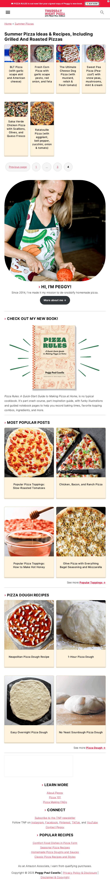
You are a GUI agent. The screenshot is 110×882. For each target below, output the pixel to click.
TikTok (76, 822)
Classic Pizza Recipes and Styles (55, 856)
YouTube (92, 822)
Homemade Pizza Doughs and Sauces (55, 852)
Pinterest (64, 822)
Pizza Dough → (96, 747)
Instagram (37, 822)
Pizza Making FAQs (55, 802)
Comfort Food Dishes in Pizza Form (55, 842)
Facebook (51, 822)
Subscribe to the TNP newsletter (55, 817)
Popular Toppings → (92, 582)
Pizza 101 (55, 797)
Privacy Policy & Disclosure (80, 872)
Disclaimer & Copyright (55, 877)
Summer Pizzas (24, 23)
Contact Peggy (55, 827)
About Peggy (55, 792)
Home (8, 23)
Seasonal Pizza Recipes (55, 847)
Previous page (18, 166)
